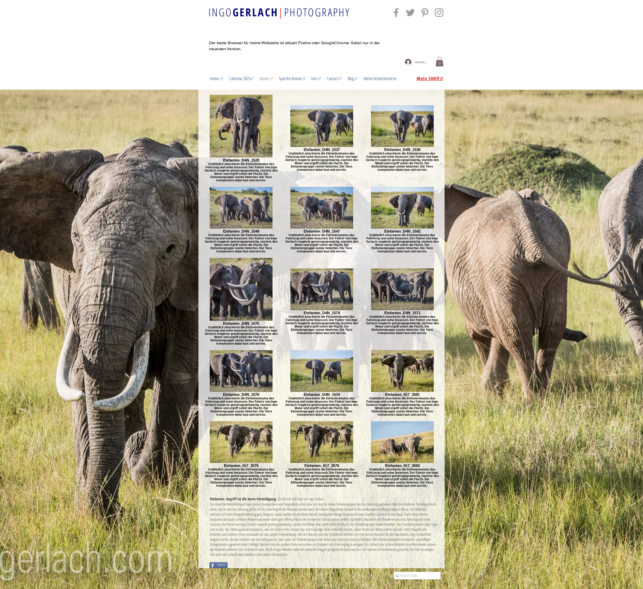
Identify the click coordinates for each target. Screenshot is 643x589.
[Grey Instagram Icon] (439, 12)
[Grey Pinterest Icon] (425, 12)
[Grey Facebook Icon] (396, 12)
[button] (440, 61)
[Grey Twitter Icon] (410, 12)
